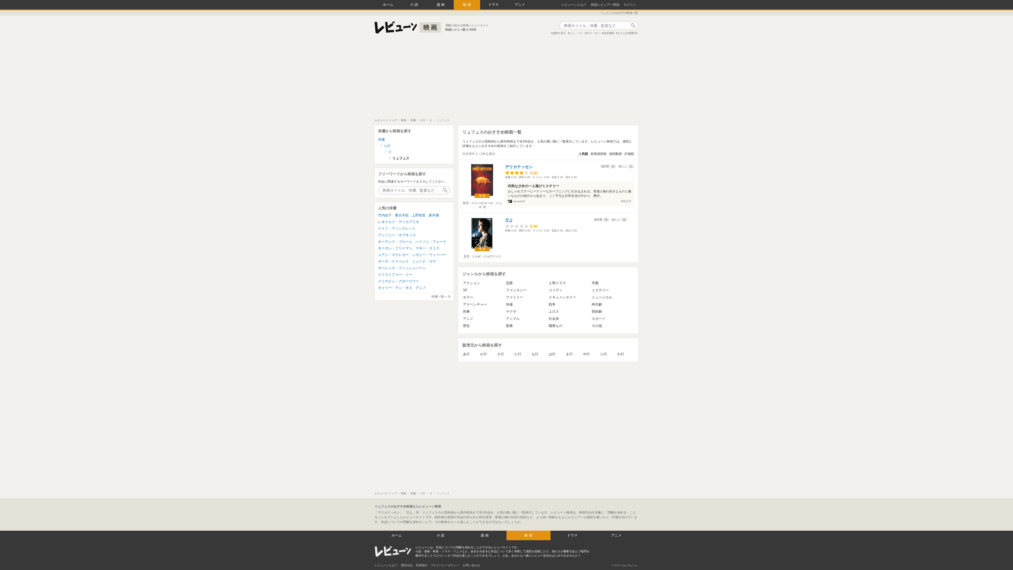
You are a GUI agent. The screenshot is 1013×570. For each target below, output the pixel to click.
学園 (595, 283)
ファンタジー (516, 290)
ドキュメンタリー (562, 297)
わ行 (620, 354)
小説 (414, 5)
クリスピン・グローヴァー (398, 281)
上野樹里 (419, 215)
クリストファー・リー (395, 275)
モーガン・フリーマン (395, 248)
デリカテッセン (519, 166)
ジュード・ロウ (424, 261)
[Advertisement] (506, 79)
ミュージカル (602, 297)
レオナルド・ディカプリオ (398, 222)
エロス (554, 312)
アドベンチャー (475, 304)
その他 (597, 326)
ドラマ (493, 5)
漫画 (441, 5)
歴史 (466, 326)
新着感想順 (598, 154)
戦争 (552, 304)
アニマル (513, 319)
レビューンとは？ (574, 5)
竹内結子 (385, 215)
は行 (552, 354)
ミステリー (600, 290)
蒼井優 (434, 215)
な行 (535, 354)
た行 (517, 354)
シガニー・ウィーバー (429, 255)
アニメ (520, 5)
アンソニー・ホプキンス (397, 235)
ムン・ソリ (576, 33)
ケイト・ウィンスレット (397, 228)
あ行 (466, 354)
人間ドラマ (557, 283)
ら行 (603, 354)
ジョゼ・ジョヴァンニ (486, 256)
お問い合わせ (471, 565)
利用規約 (421, 565)
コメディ (555, 290)
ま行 (569, 354)
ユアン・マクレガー (393, 255)
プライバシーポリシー (445, 565)
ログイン (630, 5)
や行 (586, 354)
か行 (483, 354)
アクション (471, 283)
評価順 (629, 154)
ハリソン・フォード (430, 242)
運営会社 (407, 565)
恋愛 (509, 283)
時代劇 (597, 304)
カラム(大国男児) (628, 33)
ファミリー (514, 297)
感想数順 (615, 154)
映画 (467, 5)
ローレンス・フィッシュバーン (402, 268)
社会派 (554, 319)
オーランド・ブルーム (395, 242)
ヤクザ (511, 312)
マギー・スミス (427, 248)
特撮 (509, 304)
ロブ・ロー (593, 33)
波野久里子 (559, 33)
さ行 (500, 354)
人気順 (583, 154)
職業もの (555, 326)
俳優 (381, 139)
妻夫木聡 (402, 215)
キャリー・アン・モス (395, 288)
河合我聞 (608, 33)
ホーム (388, 5)
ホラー (468, 297)
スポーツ (598, 319)
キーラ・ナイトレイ (393, 261)
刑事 (466, 312)
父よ (509, 220)
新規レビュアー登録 (605, 5)
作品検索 (633, 25)
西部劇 (597, 312)
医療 (509, 326)
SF (465, 290)
